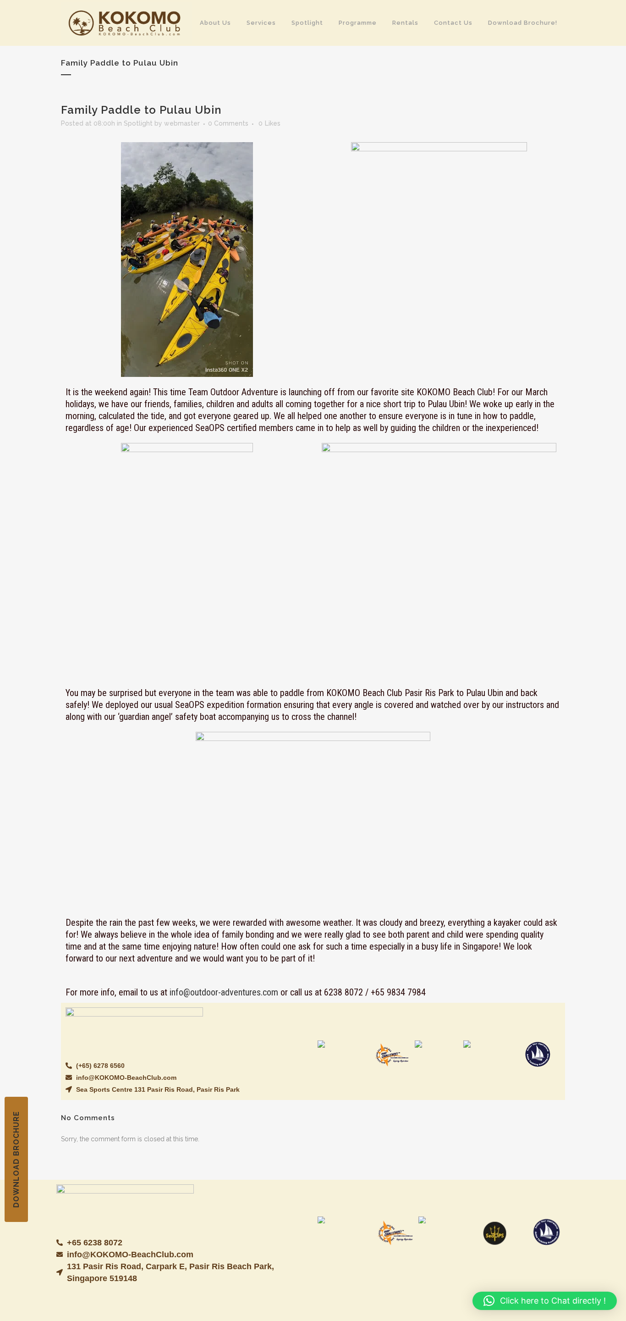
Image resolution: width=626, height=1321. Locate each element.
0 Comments (228, 123)
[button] (544, 1301)
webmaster (182, 123)
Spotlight (138, 123)
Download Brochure (16, 1159)
